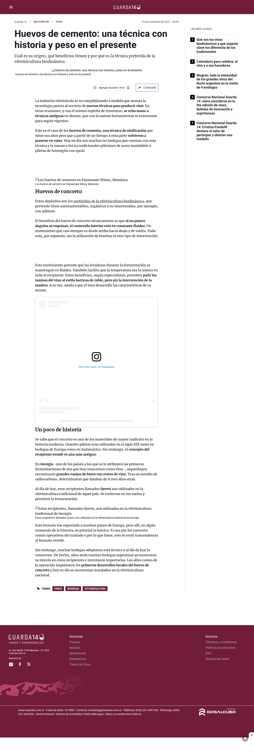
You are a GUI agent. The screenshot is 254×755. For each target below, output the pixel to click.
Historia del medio (217, 659)
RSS (208, 653)
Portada (74, 642)
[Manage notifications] (245, 738)
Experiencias (77, 659)
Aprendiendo (41, 21)
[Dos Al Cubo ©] (217, 714)
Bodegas (73, 588)
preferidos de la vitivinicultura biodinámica (109, 201)
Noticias (74, 647)
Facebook (20, 664)
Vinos (58, 588)
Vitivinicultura (95, 588)
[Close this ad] (251, 735)
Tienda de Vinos (80, 664)
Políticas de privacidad (220, 647)
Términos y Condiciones (221, 642)
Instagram (11, 664)
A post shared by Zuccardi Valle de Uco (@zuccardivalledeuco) (96, 420)
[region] (127, 746)
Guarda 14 (21, 21)
